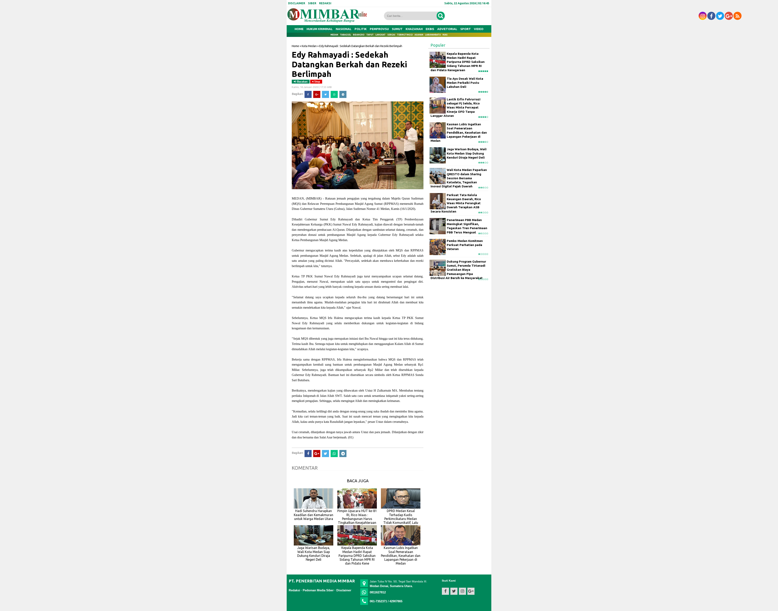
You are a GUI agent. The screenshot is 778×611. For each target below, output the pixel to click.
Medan (334, 35)
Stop (316, 81)
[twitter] (720, 16)
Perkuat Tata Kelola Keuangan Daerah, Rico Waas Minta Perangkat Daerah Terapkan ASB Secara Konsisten (456, 203)
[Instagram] (703, 16)
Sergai (391, 35)
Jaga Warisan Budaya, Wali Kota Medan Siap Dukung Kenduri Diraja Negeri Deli (466, 153)
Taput (370, 35)
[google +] (729, 16)
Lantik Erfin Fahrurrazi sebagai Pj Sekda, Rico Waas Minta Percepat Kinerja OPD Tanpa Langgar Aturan (455, 107)
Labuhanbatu (433, 35)
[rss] (737, 16)
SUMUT (397, 29)
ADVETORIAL (447, 29)
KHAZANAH (414, 29)
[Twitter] (325, 94)
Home (299, 29)
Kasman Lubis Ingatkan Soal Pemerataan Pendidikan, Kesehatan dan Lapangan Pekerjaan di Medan (459, 132)
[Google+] (316, 94)
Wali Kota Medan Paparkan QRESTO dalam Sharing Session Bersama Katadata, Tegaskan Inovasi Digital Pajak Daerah (459, 178)
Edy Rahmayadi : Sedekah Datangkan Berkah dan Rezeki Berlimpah (349, 64)
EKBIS (430, 29)
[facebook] (711, 16)
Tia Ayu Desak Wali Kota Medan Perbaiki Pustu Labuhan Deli (465, 83)
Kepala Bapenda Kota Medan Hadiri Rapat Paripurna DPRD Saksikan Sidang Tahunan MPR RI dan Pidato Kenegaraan (458, 62)
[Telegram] (342, 94)
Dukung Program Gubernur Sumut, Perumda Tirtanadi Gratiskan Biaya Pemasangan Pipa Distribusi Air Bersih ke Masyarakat (458, 270)
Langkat (380, 35)
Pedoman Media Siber (318, 590)
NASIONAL (344, 29)
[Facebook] (308, 94)
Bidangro (358, 35)
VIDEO (478, 29)
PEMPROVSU (379, 29)
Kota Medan (309, 46)
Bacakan (302, 81)
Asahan (419, 35)
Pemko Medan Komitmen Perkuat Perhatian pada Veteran (465, 245)
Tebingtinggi (405, 35)
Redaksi (294, 590)
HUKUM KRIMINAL (320, 29)
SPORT (465, 29)
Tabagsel (345, 35)
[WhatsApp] (334, 94)
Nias (445, 35)
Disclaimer (343, 590)
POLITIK (361, 29)
